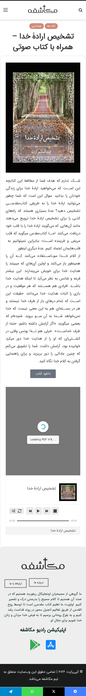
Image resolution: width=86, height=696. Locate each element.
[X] (54, 691)
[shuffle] (13, 511)
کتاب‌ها (51, 26)
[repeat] (19, 511)
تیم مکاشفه (50, 679)
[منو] (5, 12)
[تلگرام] (11, 691)
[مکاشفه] (43, 10)
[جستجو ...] (80, 12)
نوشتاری (36, 26)
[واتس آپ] (32, 691)
